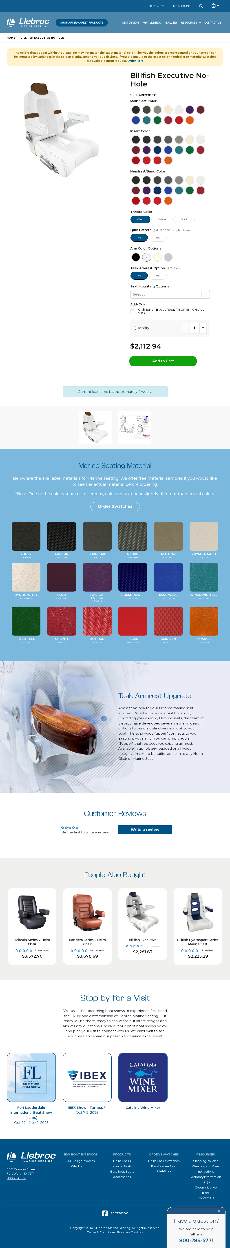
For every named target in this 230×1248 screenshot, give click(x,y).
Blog (205, 1192)
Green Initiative (206, 1187)
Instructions (205, 1171)
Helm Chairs (122, 1161)
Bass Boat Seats (122, 1171)
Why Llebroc (80, 1166)
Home (11, 37)
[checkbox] (170, 311)
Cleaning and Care (205, 1166)
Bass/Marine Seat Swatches (164, 1168)
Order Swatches (115, 506)
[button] (135, 109)
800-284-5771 (157, 6)
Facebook (119, 1213)
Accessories (122, 1177)
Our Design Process (80, 1161)
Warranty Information (205, 1177)
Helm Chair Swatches (163, 1161)
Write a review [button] (145, 830)
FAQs (206, 1182)
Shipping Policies (205, 1161)
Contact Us (206, 1198)
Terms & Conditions (101, 1232)
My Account (182, 6)
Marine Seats (122, 1166)
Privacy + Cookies (130, 1232)
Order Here (135, 60)
